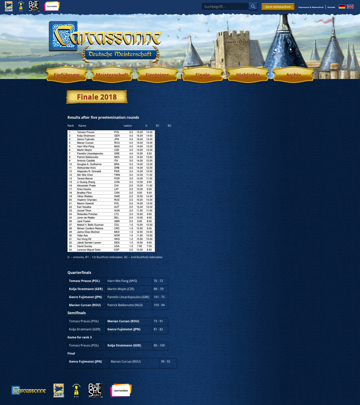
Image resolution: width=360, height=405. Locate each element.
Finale (203, 74)
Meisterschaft (112, 74)
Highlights (248, 74)
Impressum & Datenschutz (311, 7)
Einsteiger (157, 74)
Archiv (293, 74)
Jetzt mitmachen (278, 7)
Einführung (67, 74)
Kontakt (331, 7)
